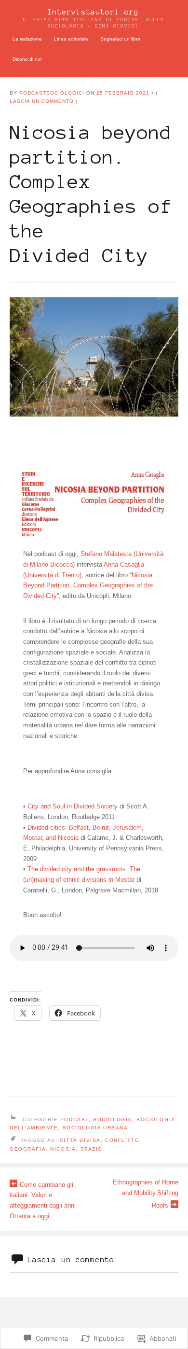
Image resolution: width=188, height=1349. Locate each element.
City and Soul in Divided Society (72, 806)
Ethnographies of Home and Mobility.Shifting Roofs (145, 1194)
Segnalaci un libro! (121, 39)
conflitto (122, 1140)
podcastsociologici (51, 93)
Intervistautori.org (93, 12)
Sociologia (112, 1119)
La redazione (27, 39)
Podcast (74, 1119)
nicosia (63, 1149)
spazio (92, 1149)
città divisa (80, 1140)
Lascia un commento (42, 101)
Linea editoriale (71, 39)
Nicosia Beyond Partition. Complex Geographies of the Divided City (88, 585)
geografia (28, 1149)
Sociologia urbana (95, 1127)
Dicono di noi (27, 59)
